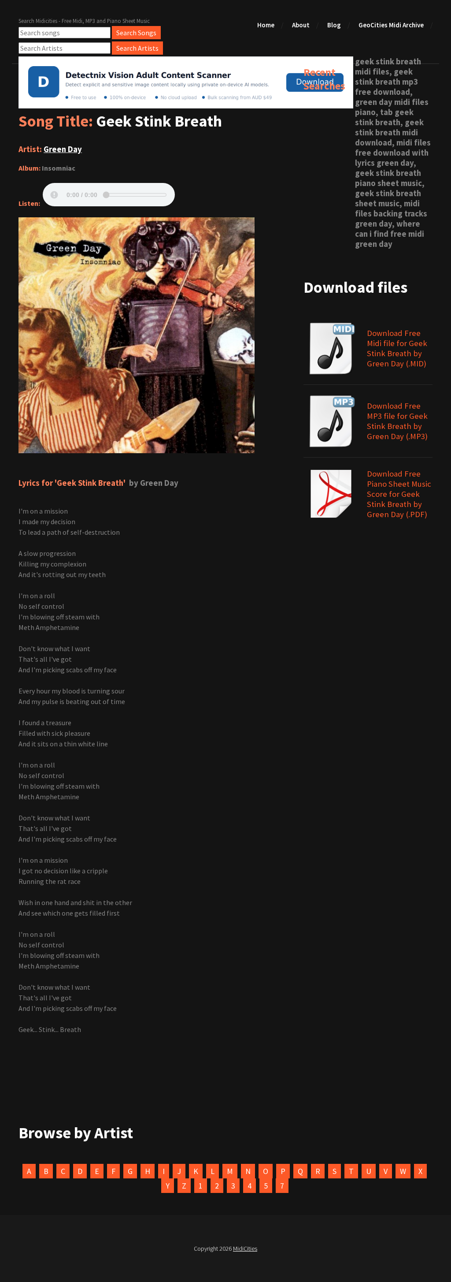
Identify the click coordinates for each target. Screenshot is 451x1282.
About (301, 25)
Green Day (63, 149)
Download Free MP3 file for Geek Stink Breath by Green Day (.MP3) (397, 421)
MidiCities (245, 1248)
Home (265, 25)
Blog (334, 25)
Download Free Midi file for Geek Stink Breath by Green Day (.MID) (397, 348)
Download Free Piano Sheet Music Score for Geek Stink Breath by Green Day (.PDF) (399, 494)
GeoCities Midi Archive (391, 25)
